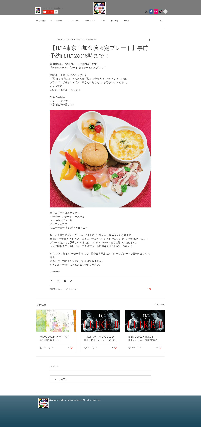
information (90, 20)
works (102, 20)
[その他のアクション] (149, 39)
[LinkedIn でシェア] (64, 280)
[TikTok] (161, 11)
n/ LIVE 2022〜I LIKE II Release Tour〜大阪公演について (144, 338)
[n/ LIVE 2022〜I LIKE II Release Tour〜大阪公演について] (145, 321)
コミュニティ (74, 20)
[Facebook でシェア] (51, 280)
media (126, 20)
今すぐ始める (57, 20)
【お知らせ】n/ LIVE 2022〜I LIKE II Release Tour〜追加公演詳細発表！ (100, 338)
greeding (114, 20)
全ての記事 (41, 20)
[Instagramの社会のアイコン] (156, 11)
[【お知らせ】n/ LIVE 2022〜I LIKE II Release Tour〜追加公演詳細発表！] (100, 321)
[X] (146, 11)
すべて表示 (160, 304)
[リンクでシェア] (71, 280)
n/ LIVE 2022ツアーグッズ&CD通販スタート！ (54, 338)
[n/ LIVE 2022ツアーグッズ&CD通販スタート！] (56, 321)
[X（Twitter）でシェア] (58, 280)
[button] (161, 21)
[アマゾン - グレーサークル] (165, 11)
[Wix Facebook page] (151, 11)
